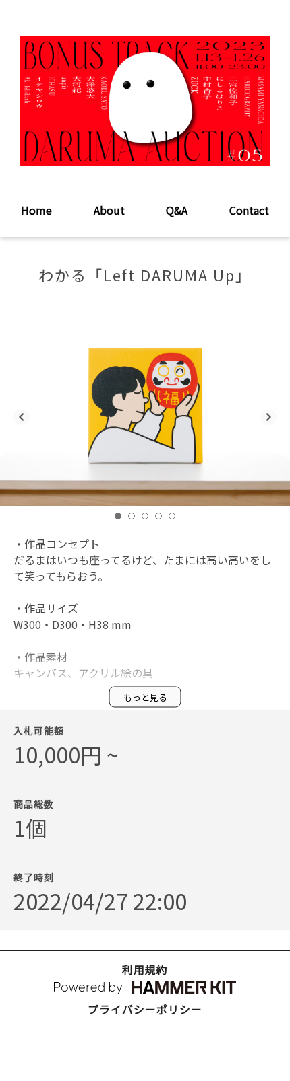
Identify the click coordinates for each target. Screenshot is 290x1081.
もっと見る (145, 696)
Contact (249, 210)
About (109, 210)
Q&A (176, 210)
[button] (118, 516)
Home (36, 210)
